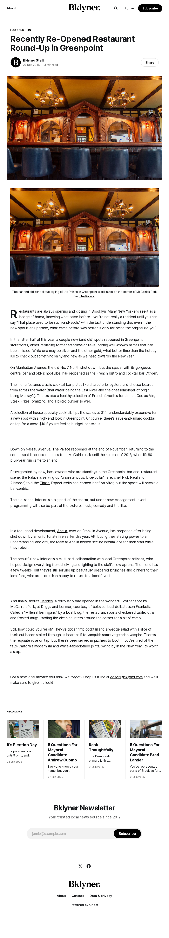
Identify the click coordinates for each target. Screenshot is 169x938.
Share (149, 62)
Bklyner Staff (33, 60)
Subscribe (150, 8)
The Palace (86, 296)
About (11, 8)
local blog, (74, 612)
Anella (62, 531)
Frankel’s (143, 607)
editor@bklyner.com (126, 677)
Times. (45, 483)
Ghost (93, 905)
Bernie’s (46, 601)
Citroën (151, 373)
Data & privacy (101, 896)
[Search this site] (116, 8)
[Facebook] (89, 866)
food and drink (21, 29)
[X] (80, 866)
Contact (78, 896)
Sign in (129, 8)
